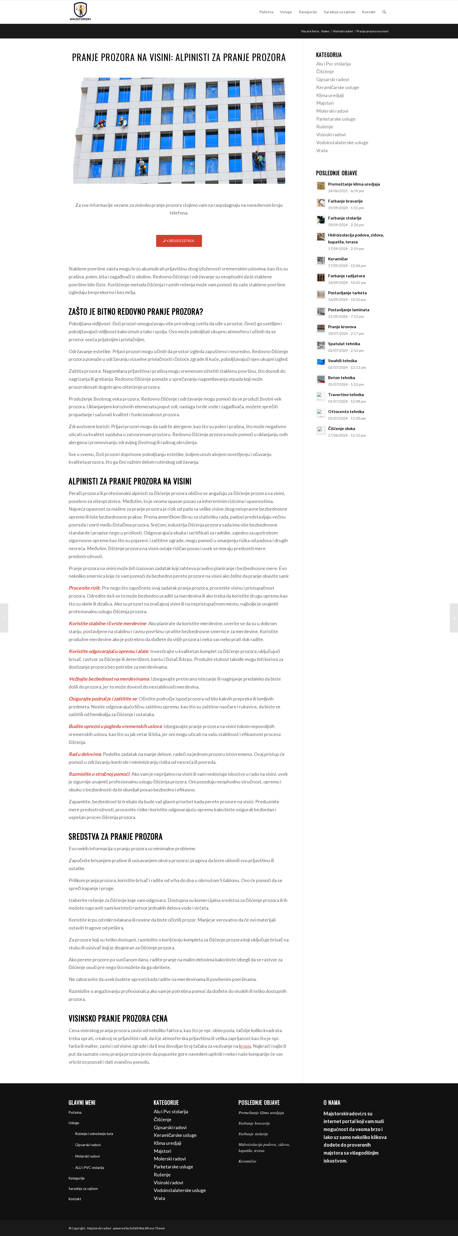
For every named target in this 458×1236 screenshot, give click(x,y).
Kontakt (75, 1199)
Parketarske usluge (336, 119)
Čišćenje (325, 71)
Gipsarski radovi (332, 79)
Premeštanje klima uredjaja (261, 1112)
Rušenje (324, 126)
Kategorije (77, 1178)
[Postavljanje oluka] (454, 618)
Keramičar (247, 1161)
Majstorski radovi (99, 1228)
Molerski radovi (332, 111)
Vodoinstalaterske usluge (342, 142)
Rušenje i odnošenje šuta (94, 1134)
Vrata (322, 150)
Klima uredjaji (330, 95)
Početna (75, 1112)
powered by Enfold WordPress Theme (139, 1228)
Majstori (325, 103)
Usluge (74, 1123)
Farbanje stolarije (253, 1133)
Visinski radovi (331, 134)
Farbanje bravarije (254, 1123)
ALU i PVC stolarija (89, 1167)
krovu (245, 1046)
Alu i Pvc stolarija (333, 64)
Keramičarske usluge (337, 87)
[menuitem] (266, 12)
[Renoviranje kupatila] (4, 618)
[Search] (384, 12)
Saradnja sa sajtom (83, 1188)
